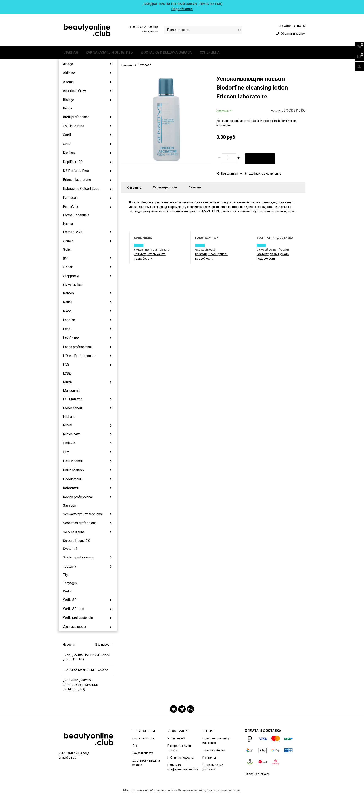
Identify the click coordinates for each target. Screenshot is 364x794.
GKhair (68, 267)
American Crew (74, 91)
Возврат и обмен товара (179, 748)
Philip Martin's (73, 470)
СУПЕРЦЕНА (210, 52)
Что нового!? (176, 738)
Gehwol (68, 241)
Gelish (67, 250)
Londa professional (77, 347)
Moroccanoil (72, 408)
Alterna (68, 82)
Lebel (67, 329)
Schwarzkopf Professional (83, 514)
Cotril (67, 135)
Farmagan (70, 198)
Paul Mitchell (73, 461)
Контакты (209, 757)
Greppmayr (71, 276)
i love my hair (73, 285)
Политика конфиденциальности (182, 767)
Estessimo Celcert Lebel (81, 189)
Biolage (68, 100)
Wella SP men (73, 609)
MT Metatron (72, 399)
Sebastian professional (80, 523)
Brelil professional (76, 117)
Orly (66, 452)
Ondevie (69, 443)
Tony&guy (70, 583)
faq (134, 745)
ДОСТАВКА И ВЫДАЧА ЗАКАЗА (166, 52)
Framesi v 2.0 (73, 232)
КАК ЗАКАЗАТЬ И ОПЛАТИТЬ (109, 52)
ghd (65, 258)
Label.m (69, 320)
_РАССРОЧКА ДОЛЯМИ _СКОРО (85, 670)
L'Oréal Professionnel (79, 356)
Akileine (69, 73)
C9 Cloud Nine (73, 126)
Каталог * (144, 65)
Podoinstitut (72, 479)
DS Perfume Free (76, 171)
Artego (68, 64)
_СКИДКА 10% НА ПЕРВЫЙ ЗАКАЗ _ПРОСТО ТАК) (86, 657)
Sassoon (69, 505)
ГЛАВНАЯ (70, 52)
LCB (66, 365)
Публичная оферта (180, 757)
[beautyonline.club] (87, 30)
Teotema (69, 566)
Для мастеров (74, 627)
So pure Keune (74, 532)
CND (66, 144)
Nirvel (67, 425)
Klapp (67, 311)
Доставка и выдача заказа (146, 763)
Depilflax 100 (73, 162)
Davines (69, 153)
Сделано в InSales (257, 774)
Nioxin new (71, 434)
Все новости (103, 644)
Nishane (69, 417)
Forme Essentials (76, 215)
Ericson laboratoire (77, 180)
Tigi (65, 575)
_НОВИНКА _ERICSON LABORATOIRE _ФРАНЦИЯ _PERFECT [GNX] (81, 685)
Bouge (67, 108)
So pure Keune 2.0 (76, 541)
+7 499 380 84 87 (292, 26)
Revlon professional (78, 497)
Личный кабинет (213, 750)
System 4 (70, 549)
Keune (67, 302)
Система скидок (143, 738)
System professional (78, 557)
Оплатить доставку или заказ (215, 740)
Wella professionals (78, 618)
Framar (68, 223)
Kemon (68, 293)
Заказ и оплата (142, 753)
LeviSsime (71, 338)
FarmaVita (70, 207)
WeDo (67, 591)
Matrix (67, 382)
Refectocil (71, 488)
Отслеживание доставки (212, 767)
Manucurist (71, 391)
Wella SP (70, 600)
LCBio (67, 373)
